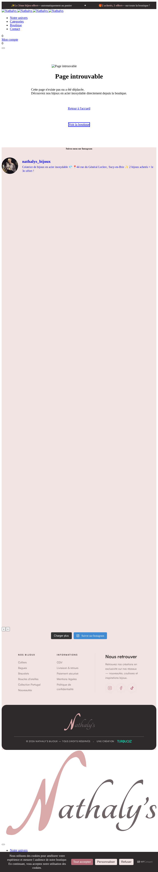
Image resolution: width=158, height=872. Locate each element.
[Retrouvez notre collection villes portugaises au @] (87, 469)
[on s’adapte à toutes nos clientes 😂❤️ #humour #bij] (87, 200)
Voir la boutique (79, 124)
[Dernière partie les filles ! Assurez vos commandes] (87, 379)
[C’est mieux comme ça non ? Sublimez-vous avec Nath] (87, 245)
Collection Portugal (29, 684)
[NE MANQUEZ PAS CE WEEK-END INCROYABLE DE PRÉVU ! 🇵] (87, 513)
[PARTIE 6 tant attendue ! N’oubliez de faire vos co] (87, 334)
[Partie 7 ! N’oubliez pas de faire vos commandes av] (87, 289)
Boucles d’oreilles (28, 679)
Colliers (22, 662)
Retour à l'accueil (79, 108)
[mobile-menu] (3, 48)
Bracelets (23, 673)
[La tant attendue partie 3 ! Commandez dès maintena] (87, 424)
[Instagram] (109, 688)
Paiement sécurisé (67, 673)
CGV (59, 662)
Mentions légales (67, 679)
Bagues (22, 668)
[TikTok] (132, 688)
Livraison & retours (67, 668)
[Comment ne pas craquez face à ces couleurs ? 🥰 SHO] (87, 558)
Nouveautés (25, 690)
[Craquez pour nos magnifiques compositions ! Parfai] (87, 603)
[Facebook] (120, 688)
